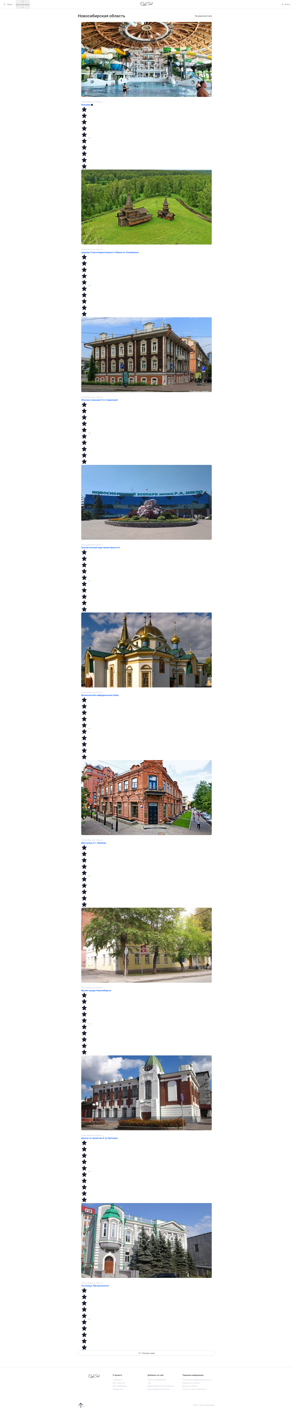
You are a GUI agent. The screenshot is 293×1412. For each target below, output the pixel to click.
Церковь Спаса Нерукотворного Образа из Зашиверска (110, 252)
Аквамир (85, 105)
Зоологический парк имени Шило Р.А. (100, 547)
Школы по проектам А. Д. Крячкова (99, 1138)
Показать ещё (148, 1353)
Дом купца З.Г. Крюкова (93, 843)
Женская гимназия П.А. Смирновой (99, 400)
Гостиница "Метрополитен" (95, 1286)
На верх (81, 1406)
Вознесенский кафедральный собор (100, 695)
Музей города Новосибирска (96, 990)
